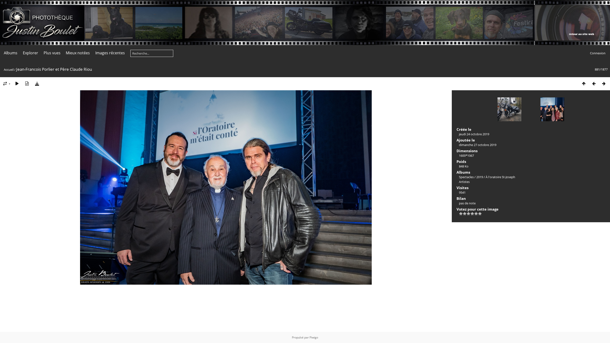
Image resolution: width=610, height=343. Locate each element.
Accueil (9, 69)
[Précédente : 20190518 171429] (594, 83)
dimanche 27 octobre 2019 (477, 145)
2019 (479, 177)
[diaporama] (17, 83)
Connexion (597, 53)
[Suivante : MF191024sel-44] (604, 83)
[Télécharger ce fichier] (37, 83)
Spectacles (466, 177)
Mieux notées (78, 52)
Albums (10, 52)
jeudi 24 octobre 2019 (474, 134)
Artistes (464, 182)
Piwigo (314, 337)
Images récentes (110, 52)
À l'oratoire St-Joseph (500, 177)
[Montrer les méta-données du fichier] (27, 83)
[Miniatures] (584, 83)
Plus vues (52, 52)
